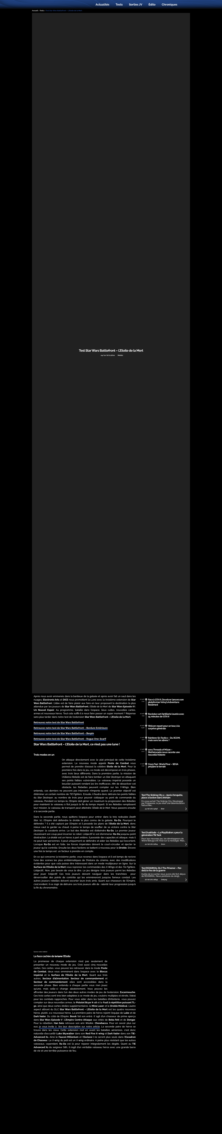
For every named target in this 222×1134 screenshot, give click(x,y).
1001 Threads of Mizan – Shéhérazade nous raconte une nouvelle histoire (164, 752)
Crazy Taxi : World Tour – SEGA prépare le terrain (163, 765)
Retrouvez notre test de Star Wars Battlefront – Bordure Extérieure (71, 728)
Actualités (102, 4)
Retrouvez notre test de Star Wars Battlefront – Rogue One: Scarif (70, 738)
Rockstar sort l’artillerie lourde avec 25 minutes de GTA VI (166, 715)
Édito (152, 4)
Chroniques (169, 4)
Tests (119, 4)
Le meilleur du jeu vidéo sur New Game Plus (48, 4)
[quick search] (183, 4)
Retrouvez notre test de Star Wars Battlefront (59, 722)
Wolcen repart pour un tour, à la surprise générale (164, 727)
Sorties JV (135, 4)
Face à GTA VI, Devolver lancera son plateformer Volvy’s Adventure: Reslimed (166, 702)
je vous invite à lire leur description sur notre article (69, 1026)
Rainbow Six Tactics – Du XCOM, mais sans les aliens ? (164, 739)
